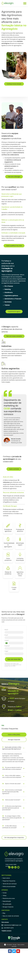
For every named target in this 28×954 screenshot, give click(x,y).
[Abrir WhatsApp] (24, 950)
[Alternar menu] (25, 3)
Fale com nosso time (14, 659)
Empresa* (7, 645)
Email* (6, 635)
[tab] (14, 735)
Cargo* (6, 651)
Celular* (7, 640)
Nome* (6, 629)
